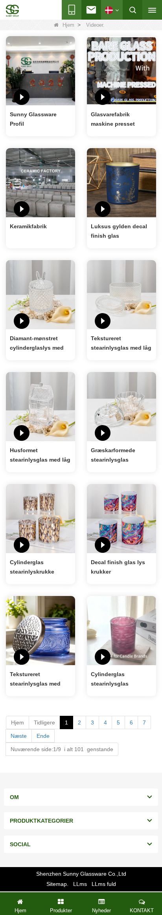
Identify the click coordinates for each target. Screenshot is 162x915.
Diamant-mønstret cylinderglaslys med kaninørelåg (37, 343)
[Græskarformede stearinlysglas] (121, 406)
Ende (43, 736)
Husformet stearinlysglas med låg (40, 455)
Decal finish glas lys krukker (118, 567)
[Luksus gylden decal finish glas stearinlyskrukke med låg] (121, 182)
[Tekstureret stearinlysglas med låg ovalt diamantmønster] (121, 294)
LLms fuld (104, 884)
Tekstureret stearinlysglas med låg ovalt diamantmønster (121, 343)
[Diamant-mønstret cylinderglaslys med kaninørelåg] (40, 294)
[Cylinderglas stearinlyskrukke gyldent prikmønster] (40, 518)
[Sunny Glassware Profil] (40, 70)
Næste (19, 736)
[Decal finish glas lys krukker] (121, 518)
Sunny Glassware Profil (33, 119)
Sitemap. (57, 884)
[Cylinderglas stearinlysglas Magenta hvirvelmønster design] (121, 630)
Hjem (68, 25)
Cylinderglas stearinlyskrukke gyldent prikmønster (37, 567)
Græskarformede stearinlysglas (113, 455)
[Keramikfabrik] (40, 182)
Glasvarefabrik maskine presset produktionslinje (113, 119)
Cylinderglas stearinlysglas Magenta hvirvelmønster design (121, 679)
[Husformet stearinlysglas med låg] (40, 406)
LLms (80, 884)
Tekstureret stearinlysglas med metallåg (35, 679)
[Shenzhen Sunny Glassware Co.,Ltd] (12, 11)
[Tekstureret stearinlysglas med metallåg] (40, 630)
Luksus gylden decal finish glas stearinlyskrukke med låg (119, 231)
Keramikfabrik (28, 226)
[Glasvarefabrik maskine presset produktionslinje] (121, 70)
